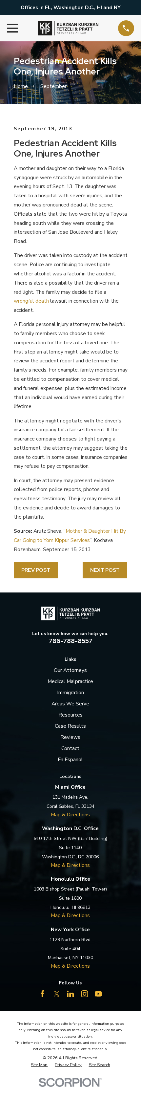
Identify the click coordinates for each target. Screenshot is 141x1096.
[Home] (68, 28)
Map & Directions (70, 814)
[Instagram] (84, 994)
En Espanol (70, 759)
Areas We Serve (70, 703)
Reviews (70, 737)
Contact (70, 748)
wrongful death (31, 300)
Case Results (70, 725)
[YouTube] (98, 994)
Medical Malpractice (70, 681)
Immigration (70, 692)
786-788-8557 (70, 640)
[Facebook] (42, 994)
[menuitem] (39, 1065)
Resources (70, 714)
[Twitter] (56, 994)
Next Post (105, 570)
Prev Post (35, 570)
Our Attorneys (70, 670)
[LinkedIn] (70, 994)
